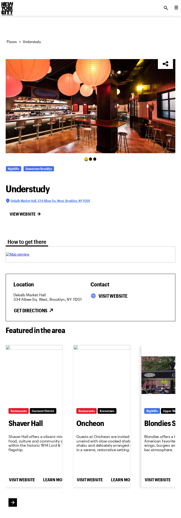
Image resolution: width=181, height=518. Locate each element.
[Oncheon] (102, 375)
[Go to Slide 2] (90, 158)
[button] (90, 106)
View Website (23, 214)
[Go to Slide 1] (86, 158)
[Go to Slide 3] (94, 158)
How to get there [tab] (27, 241)
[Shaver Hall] (34, 375)
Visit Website (113, 296)
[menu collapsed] (176, 8)
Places (12, 41)
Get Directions (30, 310)
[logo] (7, 6)
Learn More (55, 479)
